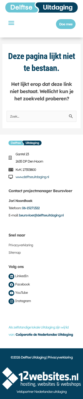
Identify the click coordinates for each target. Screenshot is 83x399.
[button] (11, 23)
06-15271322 (31, 208)
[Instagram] (11, 301)
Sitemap (15, 252)
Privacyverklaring (21, 245)
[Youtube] (11, 293)
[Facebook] (11, 285)
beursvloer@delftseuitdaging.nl (41, 215)
